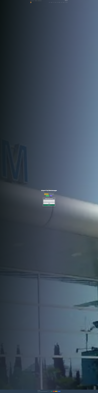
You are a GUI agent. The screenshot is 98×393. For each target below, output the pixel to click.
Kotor (57, 2)
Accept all (51, 391)
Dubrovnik (64, 2)
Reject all (53, 391)
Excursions (66, 2)
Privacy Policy (41, 392)
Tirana (61, 2)
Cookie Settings (59, 391)
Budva (55, 2)
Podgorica (51, 2)
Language (66, 0)
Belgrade (59, 2)
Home (49, 2)
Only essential (56, 391)
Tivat (53, 2)
